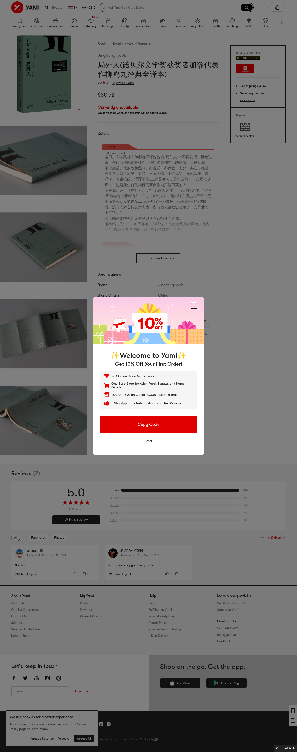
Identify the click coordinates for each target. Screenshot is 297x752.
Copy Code (148, 424)
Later (148, 441)
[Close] (194, 306)
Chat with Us (285, 748)
